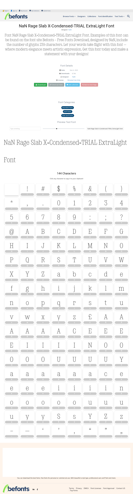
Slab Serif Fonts (67, 115)
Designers (81, 16)
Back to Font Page (90, 85)
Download (42, 85)
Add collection (73, 85)
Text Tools (119, 16)
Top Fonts (74, 490)
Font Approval (108, 488)
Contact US (120, 488)
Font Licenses (96, 488)
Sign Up (13, 11)
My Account (24, 11)
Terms (71, 488)
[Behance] (33, 489)
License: (61, 80)
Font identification (105, 16)
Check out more (57, 85)
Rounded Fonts (67, 108)
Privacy (79, 488)
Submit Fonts (46, 11)
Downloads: (65, 73)
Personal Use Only (74, 80)
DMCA (86, 488)
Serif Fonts (67, 112)
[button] (128, 17)
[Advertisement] (66, 462)
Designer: (65, 77)
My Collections (35, 11)
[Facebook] (37, 489)
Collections (91, 16)
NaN (70, 30)
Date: (63, 70)
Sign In (6, 11)
